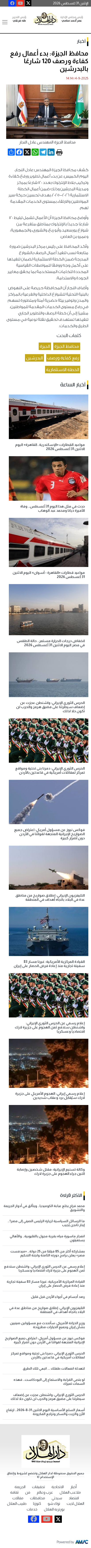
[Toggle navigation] (5, 22)
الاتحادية (57, 1487)
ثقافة (14, 1492)
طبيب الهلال (17, 1503)
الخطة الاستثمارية (62, 369)
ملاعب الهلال (70, 1492)
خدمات (32, 1509)
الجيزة (45, 346)
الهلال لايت (75, 1503)
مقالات (17, 1498)
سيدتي (57, 1498)
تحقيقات (38, 1487)
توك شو (54, 1503)
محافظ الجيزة (66, 346)
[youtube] (20, 3)
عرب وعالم (45, 1492)
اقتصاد (74, 1498)
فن (27, 1492)
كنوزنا (37, 1503)
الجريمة (20, 1487)
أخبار (81, 41)
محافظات (37, 1498)
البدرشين (34, 357)
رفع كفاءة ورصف (63, 357)
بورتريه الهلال (54, 1509)
